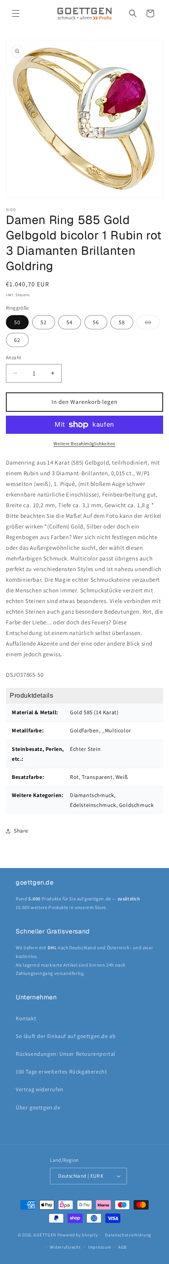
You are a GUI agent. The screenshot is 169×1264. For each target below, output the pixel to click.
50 (17, 322)
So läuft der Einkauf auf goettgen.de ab (66, 1036)
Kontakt (26, 1018)
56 (96, 322)
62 (17, 340)
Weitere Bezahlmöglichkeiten (84, 443)
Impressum (99, 1247)
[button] (15, 13)
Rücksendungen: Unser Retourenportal (66, 1053)
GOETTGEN (44, 1235)
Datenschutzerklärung (128, 1235)
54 (69, 322)
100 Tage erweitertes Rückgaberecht (61, 1071)
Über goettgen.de (38, 1107)
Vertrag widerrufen (40, 1089)
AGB (122, 1247)
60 (152, 323)
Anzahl (13, 357)
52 (43, 322)
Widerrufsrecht (65, 1247)
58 (122, 322)
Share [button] (21, 830)
